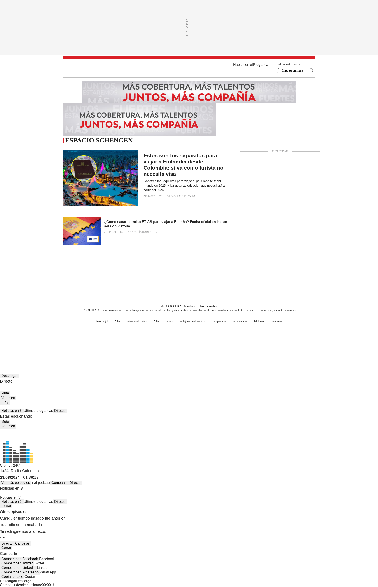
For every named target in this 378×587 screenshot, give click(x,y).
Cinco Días (197, 339)
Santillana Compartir (201, 332)
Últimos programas (38, 411)
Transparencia (218, 321)
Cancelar (22, 543)
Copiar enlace (12, 576)
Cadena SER (222, 332)
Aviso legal (102, 321)
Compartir (59, 483)
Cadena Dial (213, 339)
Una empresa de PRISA (100, 336)
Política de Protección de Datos (130, 321)
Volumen (8, 398)
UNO (167, 339)
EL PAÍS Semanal (229, 339)
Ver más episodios (15, 483)
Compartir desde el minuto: (25, 585)
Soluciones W (240, 321)
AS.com (237, 332)
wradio (180, 339)
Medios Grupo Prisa (100, 346)
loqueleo (235, 345)
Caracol (268, 332)
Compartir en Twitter (17, 563)
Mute (5, 393)
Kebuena (266, 339)
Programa (260, 65)
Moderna (157, 345)
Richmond (135, 345)
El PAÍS (137, 332)
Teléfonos (259, 321)
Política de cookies (163, 321)
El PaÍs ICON (197, 345)
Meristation (257, 345)
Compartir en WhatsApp (19, 572)
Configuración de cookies (192, 321)
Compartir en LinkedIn (18, 567)
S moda (216, 345)
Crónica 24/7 (10, 465)
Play (4, 402)
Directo (59, 411)
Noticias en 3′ (11, 411)
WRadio (189, 68)
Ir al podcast (40, 483)
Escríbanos (276, 321)
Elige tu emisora (292, 70)
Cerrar (6, 506)
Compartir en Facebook (19, 559)
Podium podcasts (178, 345)
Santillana (177, 332)
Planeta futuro (248, 339)
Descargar (8, 581)
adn (252, 332)
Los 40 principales (157, 332)
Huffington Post (144, 339)
